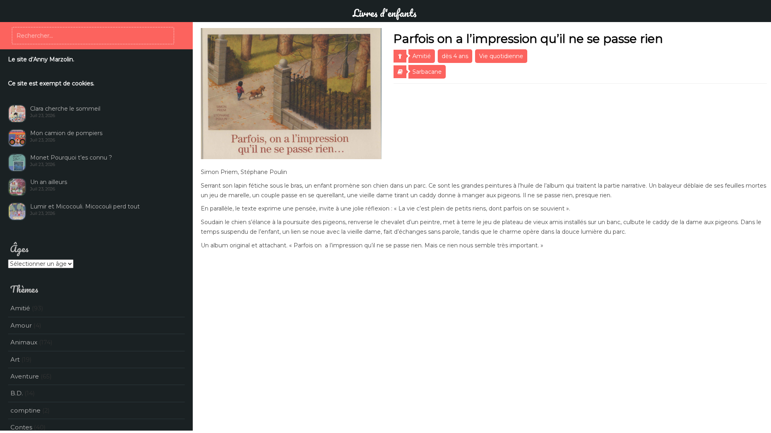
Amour (21, 325)
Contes (21, 427)
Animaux (23, 342)
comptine (25, 410)
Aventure (24, 376)
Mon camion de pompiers (66, 133)
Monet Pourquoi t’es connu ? (71, 157)
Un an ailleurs (48, 182)
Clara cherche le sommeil (65, 108)
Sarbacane (427, 71)
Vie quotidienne (501, 56)
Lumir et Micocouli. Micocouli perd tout (85, 206)
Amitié (421, 56)
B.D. (16, 393)
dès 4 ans (455, 56)
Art (15, 359)
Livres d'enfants (384, 13)
